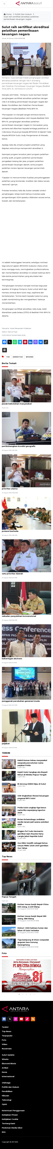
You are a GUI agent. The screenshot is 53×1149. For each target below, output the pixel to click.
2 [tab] (23, 994)
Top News (7, 856)
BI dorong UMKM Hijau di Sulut (32, 784)
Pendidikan (7, 1091)
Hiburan (5, 1096)
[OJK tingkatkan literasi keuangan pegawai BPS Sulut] (9, 799)
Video (4, 1044)
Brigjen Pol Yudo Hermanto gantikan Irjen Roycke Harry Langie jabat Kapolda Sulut (30, 834)
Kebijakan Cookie (10, 1119)
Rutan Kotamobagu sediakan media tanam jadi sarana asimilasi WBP (33, 822)
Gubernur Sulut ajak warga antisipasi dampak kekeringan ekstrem (24, 657)
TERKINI (6, 753)
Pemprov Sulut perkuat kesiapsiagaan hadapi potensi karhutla (25, 529)
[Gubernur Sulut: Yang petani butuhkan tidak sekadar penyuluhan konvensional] (26, 598)
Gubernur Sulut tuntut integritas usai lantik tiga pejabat (25, 742)
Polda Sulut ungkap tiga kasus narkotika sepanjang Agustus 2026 (32, 810)
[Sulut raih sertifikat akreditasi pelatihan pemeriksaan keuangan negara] (26, 879)
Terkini (5, 1027)
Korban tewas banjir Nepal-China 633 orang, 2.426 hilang (33, 905)
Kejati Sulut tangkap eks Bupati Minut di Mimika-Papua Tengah (26, 895)
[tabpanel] (26, 975)
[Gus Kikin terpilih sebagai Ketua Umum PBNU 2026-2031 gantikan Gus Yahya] (9, 846)
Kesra (4, 1072)
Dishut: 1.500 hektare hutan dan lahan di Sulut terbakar (33, 929)
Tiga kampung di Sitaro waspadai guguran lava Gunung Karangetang (33, 942)
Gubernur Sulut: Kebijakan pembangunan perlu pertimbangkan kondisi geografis (25, 444)
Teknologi (6, 1100)
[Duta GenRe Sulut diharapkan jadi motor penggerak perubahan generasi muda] (26, 683)
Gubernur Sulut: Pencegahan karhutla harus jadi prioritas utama (25, 487)
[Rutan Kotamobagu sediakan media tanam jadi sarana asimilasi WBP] (9, 823)
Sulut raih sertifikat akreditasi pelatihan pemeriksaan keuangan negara (21, 18)
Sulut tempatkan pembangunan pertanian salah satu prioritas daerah (26, 572)
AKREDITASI (18, 357)
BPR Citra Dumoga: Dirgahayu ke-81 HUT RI (26, 985)
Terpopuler (7, 1036)
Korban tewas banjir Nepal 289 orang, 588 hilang (32, 917)
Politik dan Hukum (10, 1087)
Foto (4, 953)
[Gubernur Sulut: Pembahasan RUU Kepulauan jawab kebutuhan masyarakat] (26, 386)
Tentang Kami (8, 1123)
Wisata (5, 1059)
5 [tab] (34, 994)
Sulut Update (8, 1055)
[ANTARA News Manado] (28, 3)
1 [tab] (19, 994)
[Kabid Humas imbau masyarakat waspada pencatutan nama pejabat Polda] (9, 764)
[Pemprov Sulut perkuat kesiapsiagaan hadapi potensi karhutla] (26, 513)
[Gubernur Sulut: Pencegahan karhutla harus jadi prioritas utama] (26, 471)
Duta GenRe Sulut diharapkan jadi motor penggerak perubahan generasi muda (22, 699)
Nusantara (6, 1049)
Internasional (8, 1076)
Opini (4, 1104)
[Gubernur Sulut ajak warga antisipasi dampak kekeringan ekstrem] (26, 640)
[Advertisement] (26, 231)
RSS (4, 1132)
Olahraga (6, 1083)
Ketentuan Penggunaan (13, 1110)
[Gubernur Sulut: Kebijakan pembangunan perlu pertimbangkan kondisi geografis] (26, 428)
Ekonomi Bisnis (9, 1063)
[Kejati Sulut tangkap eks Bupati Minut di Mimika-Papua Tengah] (9, 775)
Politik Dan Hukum (23, 14)
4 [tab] (30, 994)
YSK (8, 357)
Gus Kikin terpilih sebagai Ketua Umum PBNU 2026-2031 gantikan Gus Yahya (33, 845)
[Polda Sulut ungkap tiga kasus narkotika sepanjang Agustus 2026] (9, 811)
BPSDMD (29, 357)
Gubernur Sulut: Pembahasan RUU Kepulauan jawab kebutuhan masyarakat (24, 402)
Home (9, 14)
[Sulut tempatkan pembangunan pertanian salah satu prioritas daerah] (26, 555)
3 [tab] (26, 994)
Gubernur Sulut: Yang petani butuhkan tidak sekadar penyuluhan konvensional (23, 614)
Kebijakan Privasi (10, 1115)
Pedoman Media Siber (12, 1128)
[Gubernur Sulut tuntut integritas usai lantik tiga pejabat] (26, 725)
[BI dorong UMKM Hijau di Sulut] (9, 787)
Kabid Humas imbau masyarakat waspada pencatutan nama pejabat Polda (32, 763)
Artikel (5, 1068)
